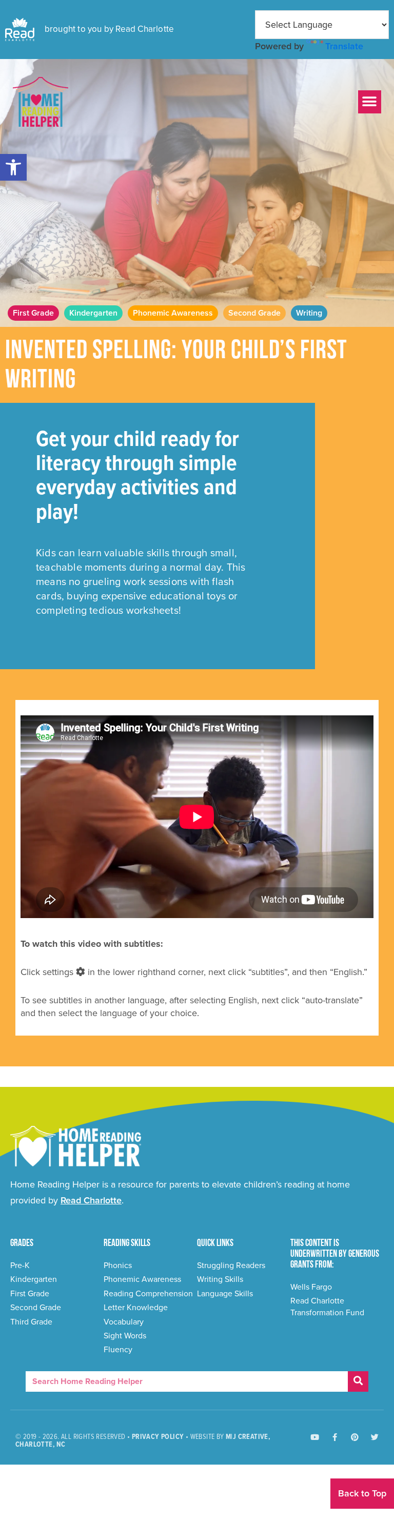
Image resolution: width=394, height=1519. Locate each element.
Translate (344, 46)
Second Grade (254, 313)
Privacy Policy (158, 1437)
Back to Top (362, 1493)
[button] (13, 167)
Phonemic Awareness (173, 313)
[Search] (358, 1381)
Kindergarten (93, 313)
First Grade (33, 313)
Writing (309, 313)
